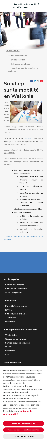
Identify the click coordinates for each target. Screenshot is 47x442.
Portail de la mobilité (17, 55)
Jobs (7, 354)
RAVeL (8, 310)
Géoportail (10, 321)
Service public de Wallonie (17, 343)
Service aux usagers (14, 284)
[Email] (41, 81)
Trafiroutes (10, 317)
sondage (28, 138)
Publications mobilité (20, 64)
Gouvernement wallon (16, 339)
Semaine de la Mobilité (16, 288)
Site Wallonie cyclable (16, 314)
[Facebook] (31, 81)
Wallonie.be (11, 335)
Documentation (18, 59)
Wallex (8, 346)
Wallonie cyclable (13, 292)
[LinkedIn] (35, 81)
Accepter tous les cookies (23, 423)
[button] (38, 81)
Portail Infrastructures (16, 306)
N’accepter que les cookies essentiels (23, 430)
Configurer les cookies (23, 436)
